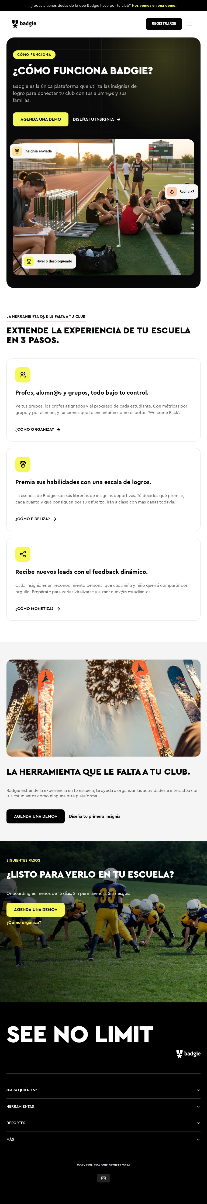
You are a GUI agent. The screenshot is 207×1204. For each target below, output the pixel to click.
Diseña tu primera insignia (94, 816)
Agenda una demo (40, 119)
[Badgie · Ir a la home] (25, 24)
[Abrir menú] (189, 24)
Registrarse (164, 24)
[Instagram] (103, 1178)
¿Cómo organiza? (23, 922)
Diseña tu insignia (93, 119)
